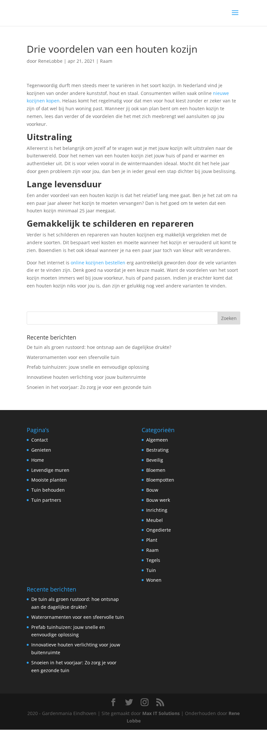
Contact (39, 440)
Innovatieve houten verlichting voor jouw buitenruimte (86, 377)
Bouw (152, 490)
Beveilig (154, 460)
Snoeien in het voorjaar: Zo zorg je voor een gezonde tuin (89, 387)
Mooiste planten (49, 480)
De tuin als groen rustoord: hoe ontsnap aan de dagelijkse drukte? (99, 347)
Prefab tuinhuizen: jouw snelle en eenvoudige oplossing (88, 367)
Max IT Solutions (161, 713)
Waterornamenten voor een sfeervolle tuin (73, 357)
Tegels (153, 560)
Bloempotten (160, 480)
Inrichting (156, 510)
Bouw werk (158, 500)
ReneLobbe (50, 61)
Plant (151, 540)
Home (37, 460)
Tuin (151, 570)
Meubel (154, 520)
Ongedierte (158, 530)
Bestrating (157, 450)
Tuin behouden (48, 490)
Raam (106, 61)
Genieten (41, 450)
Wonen (154, 580)
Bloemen (155, 470)
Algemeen (157, 440)
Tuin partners (46, 500)
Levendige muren (50, 470)
